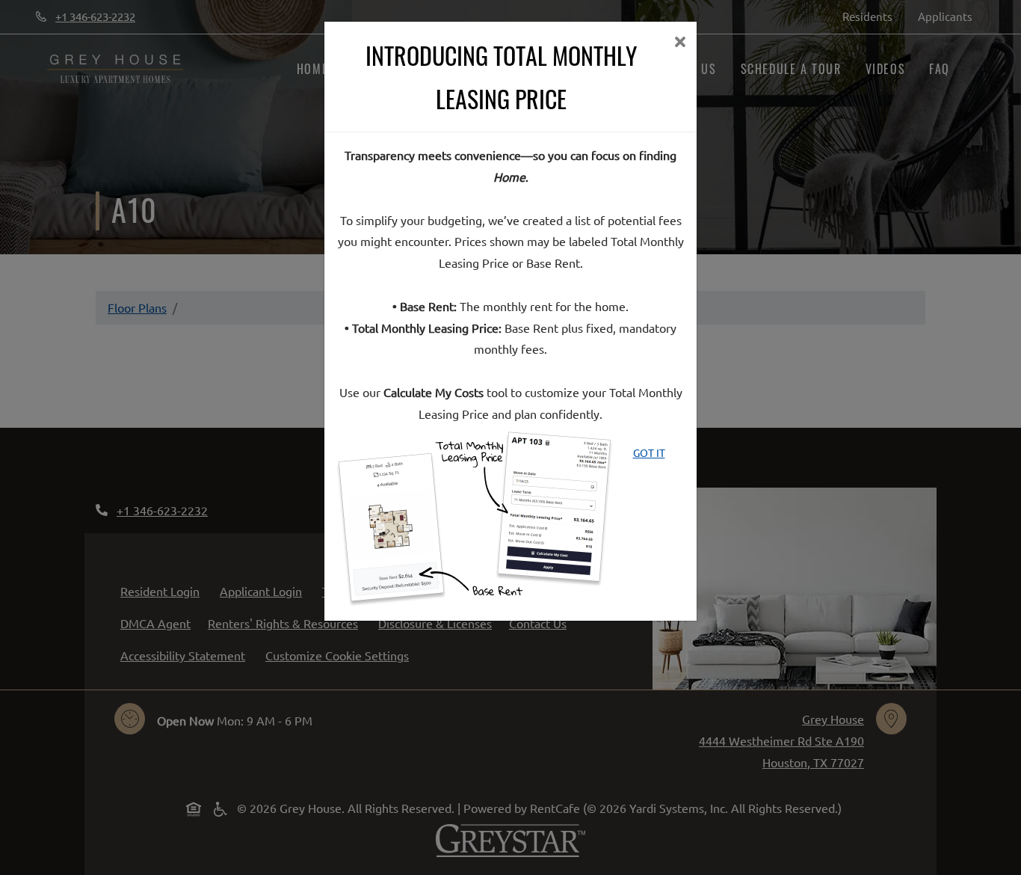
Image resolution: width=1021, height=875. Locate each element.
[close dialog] (680, 43)
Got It (649, 452)
